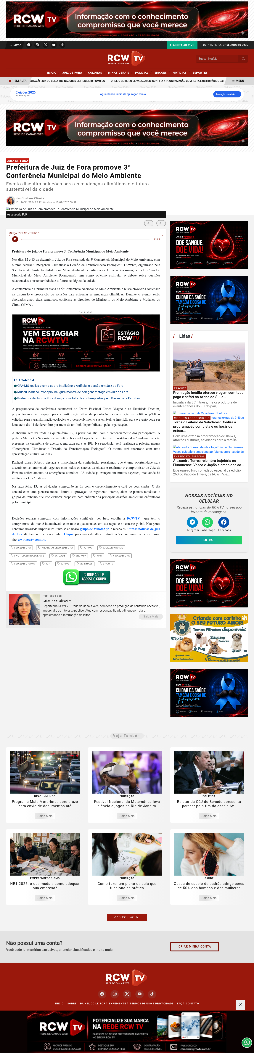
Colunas (96, 72)
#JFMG (64, 563)
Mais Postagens (127, 917)
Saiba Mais (150, 616)
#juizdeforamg (112, 547)
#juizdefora (22, 547)
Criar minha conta (195, 946)
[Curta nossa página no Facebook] (102, 994)
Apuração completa (225, 94)
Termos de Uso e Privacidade (151, 1003)
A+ (161, 223)
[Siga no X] (46, 45)
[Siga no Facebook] (29, 45)
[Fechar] (240, 1005)
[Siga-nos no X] (127, 994)
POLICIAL (143, 72)
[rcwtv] (127, 127)
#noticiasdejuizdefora (57, 547)
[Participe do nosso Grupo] (86, 578)
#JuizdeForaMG (24, 563)
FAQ (179, 1003)
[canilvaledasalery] (209, 638)
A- (148, 223)
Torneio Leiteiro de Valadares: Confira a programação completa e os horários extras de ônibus (161, 81)
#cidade (59, 555)
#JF (47, 563)
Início (53, 72)
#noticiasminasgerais (28, 555)
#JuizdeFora (121, 555)
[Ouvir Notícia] (15, 239)
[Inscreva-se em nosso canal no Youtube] (139, 994)
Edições (162, 72)
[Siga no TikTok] (62, 45)
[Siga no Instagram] (37, 45)
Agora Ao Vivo (183, 45)
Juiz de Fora (73, 72)
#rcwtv (80, 555)
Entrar (16, 45)
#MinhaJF (86, 563)
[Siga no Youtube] (54, 45)
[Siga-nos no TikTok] (152, 994)
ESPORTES (200, 72)
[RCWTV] (127, 19)
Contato (192, 1003)
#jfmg (87, 547)
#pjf (99, 555)
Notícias (181, 72)
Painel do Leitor (92, 1003)
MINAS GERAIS (120, 72)
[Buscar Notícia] (243, 59)
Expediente (117, 1003)
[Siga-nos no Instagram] (114, 994)
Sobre (72, 1003)
